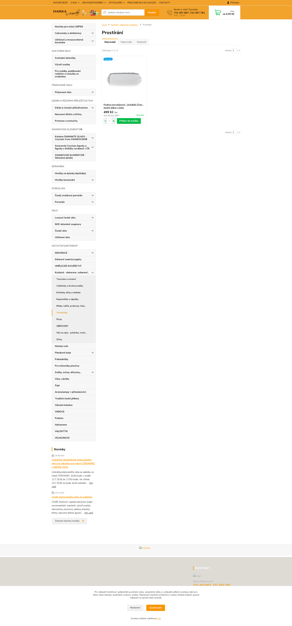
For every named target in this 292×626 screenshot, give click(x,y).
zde (159, 618)
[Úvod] (75, 12)
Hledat (152, 12)
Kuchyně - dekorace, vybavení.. (72, 272)
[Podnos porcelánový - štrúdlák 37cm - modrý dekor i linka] (124, 80)
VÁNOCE (59, 411)
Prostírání (62, 312)
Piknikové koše (63, 352)
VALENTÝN (61, 431)
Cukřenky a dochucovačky (69, 285)
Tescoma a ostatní (66, 279)
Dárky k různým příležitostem (71, 107)
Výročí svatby (62, 64)
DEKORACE (61, 252)
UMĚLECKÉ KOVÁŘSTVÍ (68, 265)
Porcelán (60, 202)
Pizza (59, 319)
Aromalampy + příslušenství (70, 392)
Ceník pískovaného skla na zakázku (72, 497)
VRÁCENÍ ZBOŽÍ (60, 2)
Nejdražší (141, 42)
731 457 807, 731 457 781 (189, 12)
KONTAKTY (164, 2)
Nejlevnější (126, 42)
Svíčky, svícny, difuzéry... (68, 372)
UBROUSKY (62, 326)
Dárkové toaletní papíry (68, 259)
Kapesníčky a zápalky (67, 299)
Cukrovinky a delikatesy (68, 33)
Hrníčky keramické (65, 179)
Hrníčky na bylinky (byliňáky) (70, 173)
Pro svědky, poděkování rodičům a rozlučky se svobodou (68, 74)
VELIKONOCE (62, 437)
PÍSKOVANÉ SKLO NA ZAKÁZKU (141, 2)
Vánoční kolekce (64, 405)
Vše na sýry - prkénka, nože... (71, 332)
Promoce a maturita (66, 120)
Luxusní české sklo (65, 217)
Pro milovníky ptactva (67, 365)
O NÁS (74, 2)
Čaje (57, 385)
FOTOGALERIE (115, 2)
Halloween (61, 424)
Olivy (59, 339)
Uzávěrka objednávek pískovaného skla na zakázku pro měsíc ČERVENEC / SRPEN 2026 (73, 463)
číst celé (88, 512)
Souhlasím (155, 607)
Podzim (59, 418)
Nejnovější (110, 42)
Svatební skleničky (65, 58)
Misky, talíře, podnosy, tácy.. (71, 305)
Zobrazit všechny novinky (67, 520)
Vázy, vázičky (62, 378)
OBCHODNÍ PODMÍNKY (92, 2)
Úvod (104, 24)
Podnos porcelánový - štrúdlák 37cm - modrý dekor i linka (123, 106)
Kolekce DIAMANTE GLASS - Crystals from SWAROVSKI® (71, 138)
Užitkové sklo (62, 237)
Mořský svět (61, 346)
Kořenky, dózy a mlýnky (68, 292)
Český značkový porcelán (68, 195)
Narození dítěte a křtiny (68, 114)
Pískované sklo (63, 92)
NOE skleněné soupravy (68, 224)
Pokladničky (61, 359)
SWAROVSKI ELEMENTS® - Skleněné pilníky (70, 156)
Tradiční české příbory (67, 398)
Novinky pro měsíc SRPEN (69, 26)
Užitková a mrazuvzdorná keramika (69, 41)
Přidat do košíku (128, 121)
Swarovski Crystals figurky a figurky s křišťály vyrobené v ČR (72, 147)
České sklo (61, 230)
